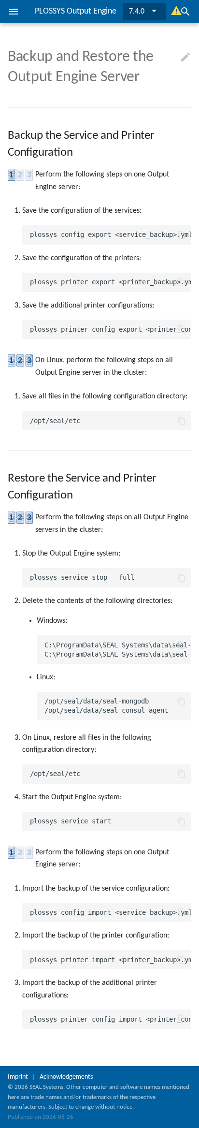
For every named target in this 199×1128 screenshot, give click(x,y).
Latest (138, 11)
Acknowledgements (66, 1077)
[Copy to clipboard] (181, 235)
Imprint (18, 1077)
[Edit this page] (185, 57)
